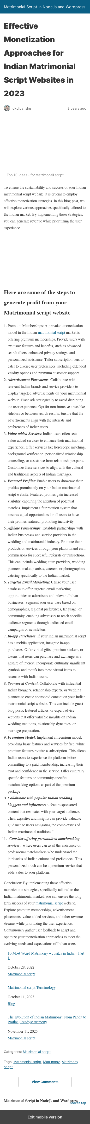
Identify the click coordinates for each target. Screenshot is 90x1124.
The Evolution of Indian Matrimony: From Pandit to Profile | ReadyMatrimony (47, 1019)
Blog (11, 1003)
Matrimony (51, 1062)
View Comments (45, 1082)
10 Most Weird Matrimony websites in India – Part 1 (46, 955)
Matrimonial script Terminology (32, 987)
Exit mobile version (45, 1117)
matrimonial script (51, 332)
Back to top (78, 1103)
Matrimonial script (21, 973)
